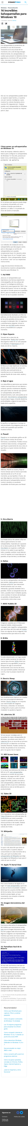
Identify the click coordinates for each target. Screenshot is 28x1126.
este (2, 929)
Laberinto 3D (5, 741)
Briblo (17, 661)
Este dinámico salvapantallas (17, 397)
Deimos (14, 20)
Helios (11, 582)
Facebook (2, 23)
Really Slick (14, 339)
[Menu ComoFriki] (2, 2)
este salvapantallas (16, 772)
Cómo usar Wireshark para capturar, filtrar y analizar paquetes (12, 1013)
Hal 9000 (11, 325)
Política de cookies (19, 1116)
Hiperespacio (15, 344)
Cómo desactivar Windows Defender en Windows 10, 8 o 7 (13, 1042)
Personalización (12, 8)
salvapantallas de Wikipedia (10, 856)
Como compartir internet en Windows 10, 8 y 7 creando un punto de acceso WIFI (14, 1035)
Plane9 (3, 437)
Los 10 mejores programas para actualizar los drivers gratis (12, 1027)
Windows (4, 8)
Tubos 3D (4, 816)
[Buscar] (24, 2)
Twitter (6, 23)
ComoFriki (14, 2)
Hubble (24, 629)
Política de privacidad (5, 1120)
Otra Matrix (4, 548)
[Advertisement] (14, 80)
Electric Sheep (11, 701)
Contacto (4, 1116)
